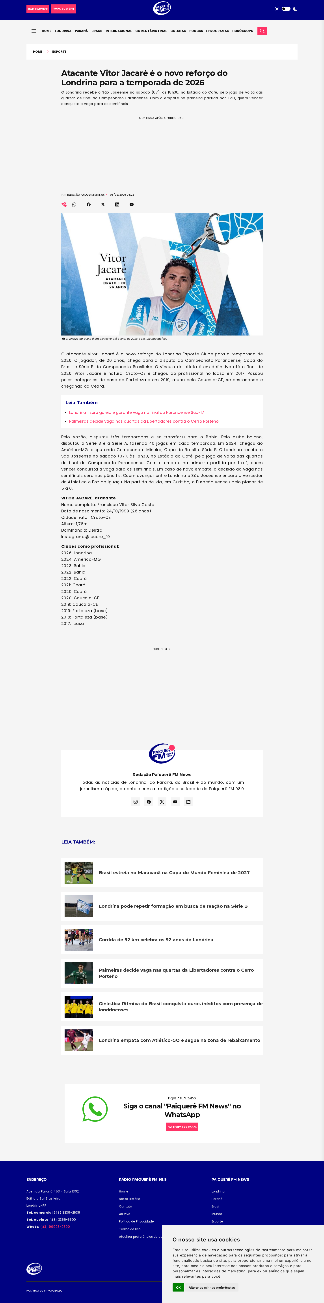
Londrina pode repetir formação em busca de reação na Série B (173, 906)
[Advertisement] (162, 151)
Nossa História (129, 1199)
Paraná (81, 31)
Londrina (63, 31)
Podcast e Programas (209, 31)
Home (46, 31)
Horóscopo (242, 31)
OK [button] (178, 1287)
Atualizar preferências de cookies (144, 1236)
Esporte (59, 51)
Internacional (119, 31)
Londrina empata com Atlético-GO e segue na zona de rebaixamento (179, 1040)
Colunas (178, 31)
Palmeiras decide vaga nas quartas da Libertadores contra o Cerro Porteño (144, 421)
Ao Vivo (124, 1214)
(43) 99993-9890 (54, 1226)
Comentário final (151, 31)
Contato (125, 1206)
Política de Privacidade (136, 1221)
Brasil (96, 31)
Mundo (217, 1214)
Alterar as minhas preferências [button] (212, 1287)
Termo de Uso (130, 1229)
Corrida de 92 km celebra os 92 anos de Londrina (156, 939)
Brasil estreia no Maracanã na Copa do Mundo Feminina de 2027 (174, 872)
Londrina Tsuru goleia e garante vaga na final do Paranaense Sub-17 (136, 412)
